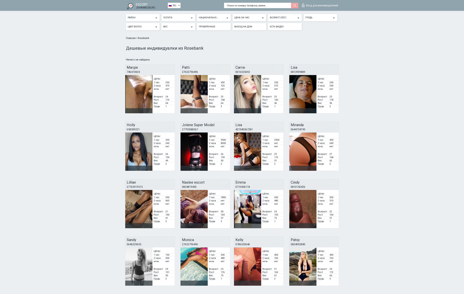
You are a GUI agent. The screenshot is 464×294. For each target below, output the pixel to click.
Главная (131, 38)
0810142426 (298, 187)
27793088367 (190, 129)
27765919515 (135, 187)
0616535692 (242, 72)
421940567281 (244, 129)
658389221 (133, 129)
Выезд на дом (243, 26)
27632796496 (190, 72)
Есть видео (277, 26)
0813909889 (298, 72)
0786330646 (242, 244)
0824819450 (189, 187)
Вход (322, 5)
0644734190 (298, 129)
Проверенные (207, 26)
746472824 (133, 72)
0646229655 (134, 244)
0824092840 (298, 244)
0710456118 (242, 187)
